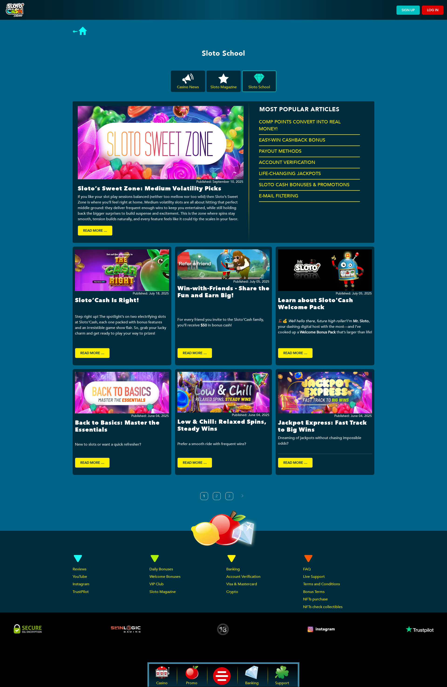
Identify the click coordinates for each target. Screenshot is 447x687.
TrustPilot (81, 591)
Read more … (95, 230)
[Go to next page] (242, 496)
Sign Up (408, 10)
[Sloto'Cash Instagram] (321, 629)
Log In (432, 10)
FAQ (307, 569)
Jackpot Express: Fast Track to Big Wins (322, 426)
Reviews (79, 569)
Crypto (232, 591)
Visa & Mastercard (241, 584)
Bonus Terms (314, 591)
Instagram (81, 584)
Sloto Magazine (162, 591)
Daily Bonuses (161, 569)
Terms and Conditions (321, 584)
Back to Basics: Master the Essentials (117, 426)
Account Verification (243, 576)
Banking (233, 569)
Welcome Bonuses (164, 576)
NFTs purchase (315, 599)
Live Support (314, 576)
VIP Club (156, 584)
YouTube (80, 576)
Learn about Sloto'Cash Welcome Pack (315, 303)
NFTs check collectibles (322, 606)
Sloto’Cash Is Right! (107, 300)
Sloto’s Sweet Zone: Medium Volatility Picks (149, 189)
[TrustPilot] (419, 629)
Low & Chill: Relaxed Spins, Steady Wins (221, 425)
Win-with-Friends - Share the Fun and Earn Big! (223, 291)
